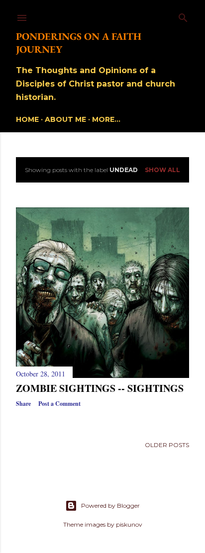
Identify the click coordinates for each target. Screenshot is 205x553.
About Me (65, 119)
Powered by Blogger (110, 505)
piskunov (129, 524)
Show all (162, 170)
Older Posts (167, 445)
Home (27, 119)
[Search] (183, 15)
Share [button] (23, 403)
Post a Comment (59, 403)
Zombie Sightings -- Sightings (100, 388)
